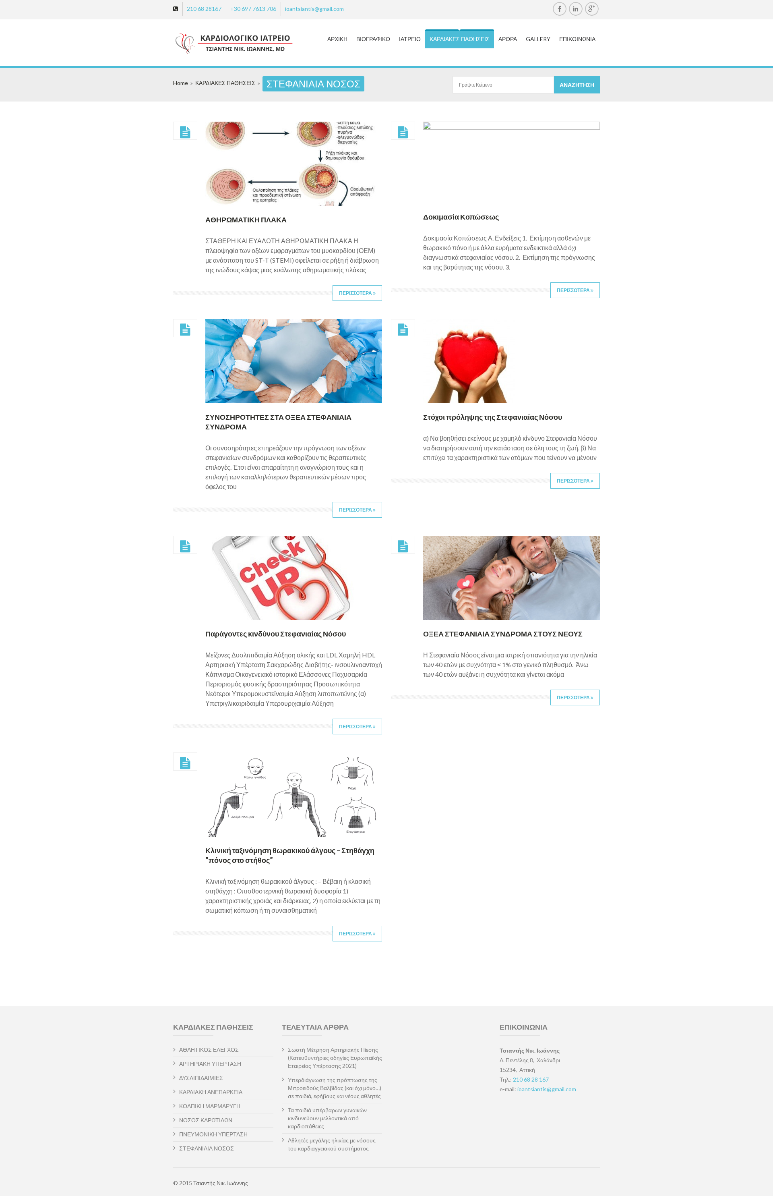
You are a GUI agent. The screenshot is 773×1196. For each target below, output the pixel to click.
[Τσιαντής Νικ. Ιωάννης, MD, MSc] (220, 43)
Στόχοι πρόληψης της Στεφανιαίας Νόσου (492, 416)
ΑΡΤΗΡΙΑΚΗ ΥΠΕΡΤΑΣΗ (210, 1063)
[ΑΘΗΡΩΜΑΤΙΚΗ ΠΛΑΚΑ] (185, 132)
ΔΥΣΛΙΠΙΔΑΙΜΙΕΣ (201, 1077)
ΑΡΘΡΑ (507, 38)
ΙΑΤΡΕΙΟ (410, 38)
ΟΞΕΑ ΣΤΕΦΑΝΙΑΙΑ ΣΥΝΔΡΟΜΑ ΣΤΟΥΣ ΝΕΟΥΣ (503, 633)
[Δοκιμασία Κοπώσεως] (403, 132)
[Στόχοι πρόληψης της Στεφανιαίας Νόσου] (403, 329)
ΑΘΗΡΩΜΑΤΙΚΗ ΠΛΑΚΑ (246, 219)
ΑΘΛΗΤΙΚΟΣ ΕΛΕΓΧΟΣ (209, 1049)
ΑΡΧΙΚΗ (337, 38)
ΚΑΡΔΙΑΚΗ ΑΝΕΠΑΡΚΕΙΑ (210, 1091)
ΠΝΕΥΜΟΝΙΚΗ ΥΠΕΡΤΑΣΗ (213, 1134)
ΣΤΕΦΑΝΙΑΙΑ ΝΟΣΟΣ (206, 1148)
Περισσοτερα (356, 293)
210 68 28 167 (531, 1079)
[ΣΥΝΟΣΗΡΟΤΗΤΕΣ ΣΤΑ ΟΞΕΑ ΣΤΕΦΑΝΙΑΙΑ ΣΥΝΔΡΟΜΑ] (185, 329)
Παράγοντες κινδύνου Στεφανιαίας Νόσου (275, 633)
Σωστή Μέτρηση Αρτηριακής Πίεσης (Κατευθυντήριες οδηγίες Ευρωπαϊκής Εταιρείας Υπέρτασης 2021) (335, 1057)
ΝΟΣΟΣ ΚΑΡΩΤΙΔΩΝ (205, 1120)
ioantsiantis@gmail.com (314, 8)
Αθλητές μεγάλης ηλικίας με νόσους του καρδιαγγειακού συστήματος (332, 1144)
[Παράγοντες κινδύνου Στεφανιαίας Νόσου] (185, 546)
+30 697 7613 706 (253, 8)
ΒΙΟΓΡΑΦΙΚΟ (373, 38)
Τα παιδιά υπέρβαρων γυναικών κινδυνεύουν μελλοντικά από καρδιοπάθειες (327, 1118)
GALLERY (538, 38)
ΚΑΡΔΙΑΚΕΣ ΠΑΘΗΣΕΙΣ (460, 38)
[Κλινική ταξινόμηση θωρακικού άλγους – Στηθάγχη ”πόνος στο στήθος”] (185, 763)
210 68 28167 (204, 8)
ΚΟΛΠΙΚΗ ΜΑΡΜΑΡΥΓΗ (209, 1106)
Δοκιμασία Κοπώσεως (461, 216)
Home (180, 82)
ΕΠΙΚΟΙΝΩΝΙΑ (577, 38)
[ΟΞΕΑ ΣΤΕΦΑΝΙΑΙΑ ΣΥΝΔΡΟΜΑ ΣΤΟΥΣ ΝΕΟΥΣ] (403, 546)
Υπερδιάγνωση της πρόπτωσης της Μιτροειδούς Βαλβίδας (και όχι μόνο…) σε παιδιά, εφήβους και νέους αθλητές (334, 1087)
